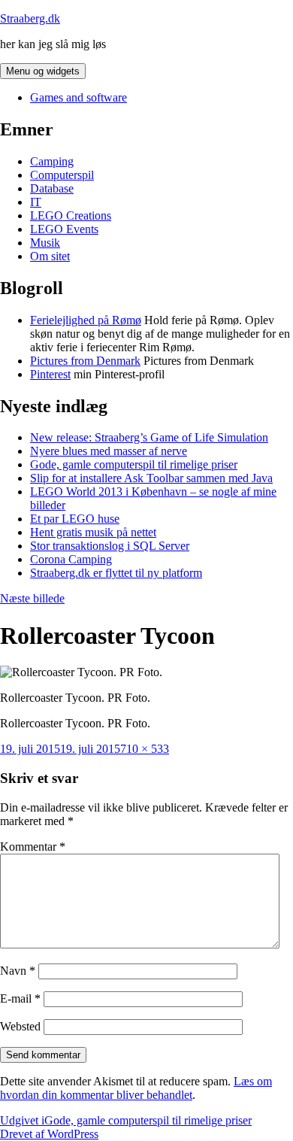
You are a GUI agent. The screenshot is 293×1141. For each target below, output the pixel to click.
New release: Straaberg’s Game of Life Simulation (149, 437)
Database (52, 188)
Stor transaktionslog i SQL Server (109, 545)
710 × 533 (144, 748)
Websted (20, 1026)
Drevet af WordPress (49, 1133)
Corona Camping (71, 559)
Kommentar (32, 846)
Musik (45, 242)
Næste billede (32, 598)
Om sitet (50, 256)
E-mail (20, 998)
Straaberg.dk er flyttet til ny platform (116, 572)
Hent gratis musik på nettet (93, 532)
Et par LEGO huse (74, 518)
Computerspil (62, 174)
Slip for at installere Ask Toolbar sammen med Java (151, 478)
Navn (17, 970)
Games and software (78, 97)
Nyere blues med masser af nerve (108, 451)
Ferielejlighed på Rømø (85, 320)
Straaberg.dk (30, 18)
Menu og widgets (43, 71)
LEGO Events (64, 229)
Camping (52, 161)
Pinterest (50, 374)
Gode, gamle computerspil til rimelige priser (133, 464)
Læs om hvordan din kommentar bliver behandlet (136, 1088)
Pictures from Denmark (85, 360)
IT (35, 202)
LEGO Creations (70, 215)
